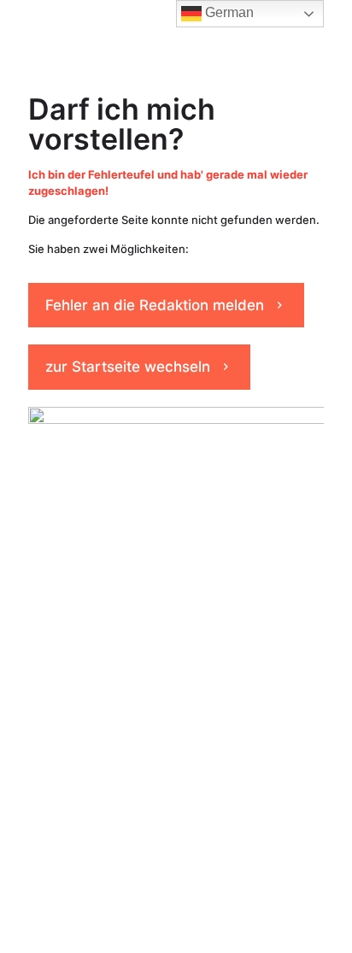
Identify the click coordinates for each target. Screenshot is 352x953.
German (228, 12)
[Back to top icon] (317, 918)
